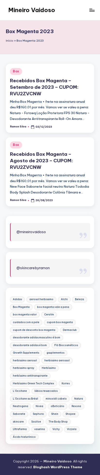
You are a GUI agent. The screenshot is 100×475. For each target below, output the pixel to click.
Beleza (79, 299)
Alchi (64, 299)
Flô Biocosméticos (66, 345)
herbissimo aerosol (25, 360)
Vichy (56, 429)
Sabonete (19, 414)
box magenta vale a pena (53, 307)
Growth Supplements (26, 352)
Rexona (76, 406)
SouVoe (36, 421)
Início (9, 40)
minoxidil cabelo (56, 398)
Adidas (17, 299)
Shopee (70, 414)
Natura (78, 398)
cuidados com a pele (26, 322)
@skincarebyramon (33, 268)
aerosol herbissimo (41, 299)
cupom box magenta (60, 322)
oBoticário (57, 406)
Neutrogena (20, 406)
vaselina (39, 429)
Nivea (39, 406)
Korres (66, 383)
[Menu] (91, 10)
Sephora (38, 414)
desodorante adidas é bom (30, 345)
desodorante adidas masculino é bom (36, 337)
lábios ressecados (46, 391)
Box (16, 71)
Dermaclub (70, 330)
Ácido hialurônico (24, 436)
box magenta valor (25, 314)
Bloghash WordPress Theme (57, 467)
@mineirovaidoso (31, 232)
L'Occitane (20, 391)
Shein (54, 414)
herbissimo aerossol (57, 360)
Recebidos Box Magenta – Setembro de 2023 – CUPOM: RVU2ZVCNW (44, 87)
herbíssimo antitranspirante (30, 375)
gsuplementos (55, 352)
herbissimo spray (23, 368)
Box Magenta (21, 307)
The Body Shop (58, 421)
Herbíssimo (49, 368)
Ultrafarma (20, 429)
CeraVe (49, 314)
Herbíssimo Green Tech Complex (33, 383)
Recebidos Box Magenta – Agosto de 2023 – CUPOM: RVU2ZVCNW (41, 160)
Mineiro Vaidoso (31, 10)
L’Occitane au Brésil (25, 398)
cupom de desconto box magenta (34, 330)
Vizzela (71, 429)
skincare (18, 421)
